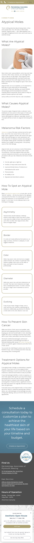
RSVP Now (17, 526)
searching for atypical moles (12, 193)
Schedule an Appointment (16, 2)
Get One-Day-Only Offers (17, 538)
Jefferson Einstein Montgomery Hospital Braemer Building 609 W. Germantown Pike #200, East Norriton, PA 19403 (15, 483)
